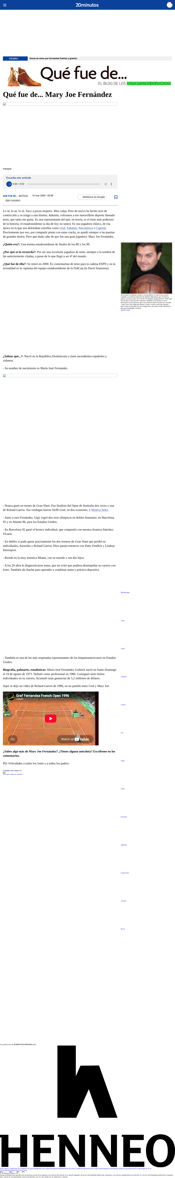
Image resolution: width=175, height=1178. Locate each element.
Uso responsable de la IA (142, 1169)
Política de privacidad (29, 1169)
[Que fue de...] (87, 75)
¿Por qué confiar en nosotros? (13, 774)
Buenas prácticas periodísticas (124, 1169)
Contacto (100, 1169)
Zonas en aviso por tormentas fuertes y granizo (53, 58)
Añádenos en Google (94, 197)
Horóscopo (125, 592)
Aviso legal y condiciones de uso (11, 1169)
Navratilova (85, 228)
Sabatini (72, 228)
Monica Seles (99, 510)
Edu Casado (13, 200)
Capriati (101, 228)
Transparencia (55, 1169)
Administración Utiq (90, 1169)
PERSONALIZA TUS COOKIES (71, 1169)
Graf (62, 228)
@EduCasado (125, 310)
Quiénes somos (108, 1169)
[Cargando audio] (9, 184)
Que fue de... (10, 196)
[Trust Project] (10, 771)
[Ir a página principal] (87, 5)
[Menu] (4, 5)
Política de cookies (43, 1169)
